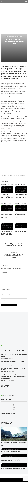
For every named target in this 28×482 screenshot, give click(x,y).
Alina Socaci (4, 221)
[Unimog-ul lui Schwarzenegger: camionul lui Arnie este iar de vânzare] (7, 189)
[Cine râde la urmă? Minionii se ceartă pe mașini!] (21, 225)
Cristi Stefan (4, 184)
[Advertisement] (14, 18)
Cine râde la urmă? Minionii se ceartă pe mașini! (20, 231)
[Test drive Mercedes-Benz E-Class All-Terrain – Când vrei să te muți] (14, 465)
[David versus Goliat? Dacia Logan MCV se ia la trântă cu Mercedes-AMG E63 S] (14, 455)
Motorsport (18, 36)
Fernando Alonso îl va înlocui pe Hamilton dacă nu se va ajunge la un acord (6, 234)
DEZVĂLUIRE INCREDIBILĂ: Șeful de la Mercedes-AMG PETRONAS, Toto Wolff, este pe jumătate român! (13, 376)
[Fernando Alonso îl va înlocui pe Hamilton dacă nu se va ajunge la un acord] (7, 226)
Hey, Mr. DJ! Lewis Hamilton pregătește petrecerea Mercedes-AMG (20, 215)
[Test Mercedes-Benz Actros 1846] (10, 449)
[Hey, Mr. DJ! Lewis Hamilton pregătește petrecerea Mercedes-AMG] (21, 208)
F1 (6, 36)
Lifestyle (12, 36)
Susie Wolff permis (14, 175)
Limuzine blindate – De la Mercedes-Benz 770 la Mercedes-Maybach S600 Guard (21, 197)
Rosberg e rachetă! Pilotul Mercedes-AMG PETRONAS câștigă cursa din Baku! (6, 215)
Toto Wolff (22, 175)
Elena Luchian (7, 46)
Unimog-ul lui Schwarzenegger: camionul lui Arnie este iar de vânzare (7, 197)
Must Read (20, 350)
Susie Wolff (7, 175)
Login (25, 1)
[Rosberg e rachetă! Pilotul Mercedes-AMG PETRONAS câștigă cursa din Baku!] (7, 208)
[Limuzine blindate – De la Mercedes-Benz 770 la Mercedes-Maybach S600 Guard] (21, 189)
